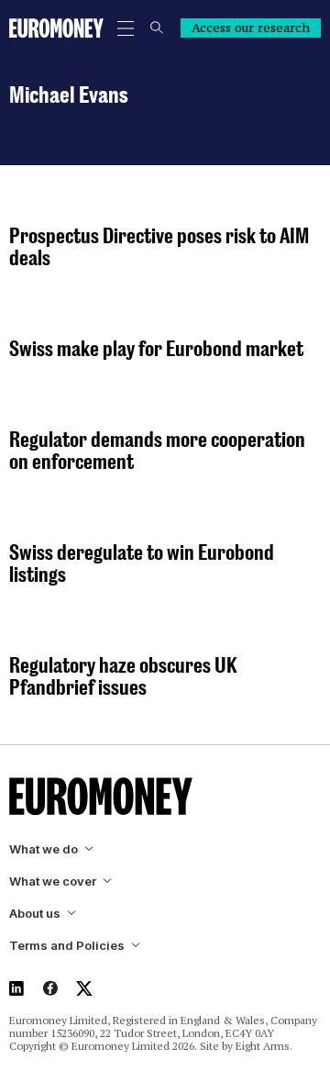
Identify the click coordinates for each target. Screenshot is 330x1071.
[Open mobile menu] (125, 28)
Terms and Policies (67, 946)
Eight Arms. (264, 1046)
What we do (43, 849)
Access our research (251, 27)
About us (34, 913)
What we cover (52, 881)
